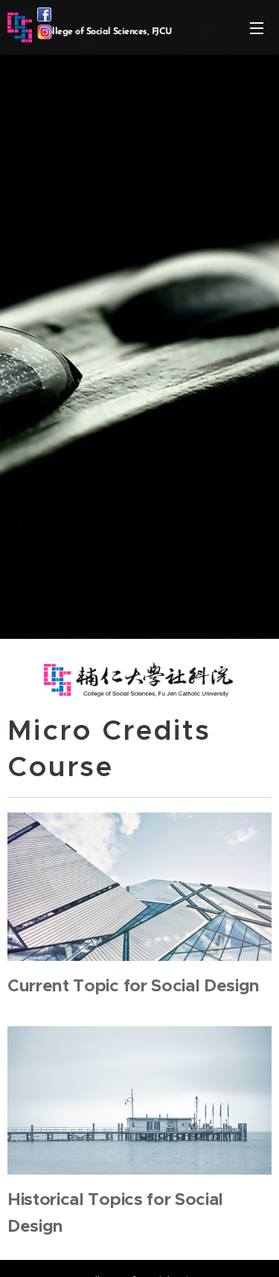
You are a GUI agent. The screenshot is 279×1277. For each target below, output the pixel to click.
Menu (257, 27)
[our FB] (44, 17)
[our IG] (44, 35)
